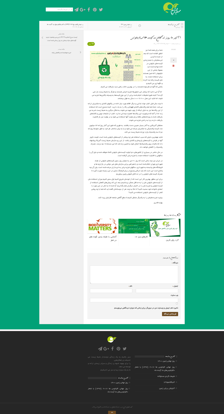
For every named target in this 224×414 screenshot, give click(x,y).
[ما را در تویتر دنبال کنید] (101, 10)
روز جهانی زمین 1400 (126, 24)
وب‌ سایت (174, 295)
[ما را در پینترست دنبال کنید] (94, 10)
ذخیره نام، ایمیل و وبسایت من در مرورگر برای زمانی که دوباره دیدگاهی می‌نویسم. (146, 308)
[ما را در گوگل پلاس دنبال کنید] (82, 10)
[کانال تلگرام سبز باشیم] (76, 10)
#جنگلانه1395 (169, 382)
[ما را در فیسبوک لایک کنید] (88, 10)
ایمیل (175, 286)
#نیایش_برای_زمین (167, 388)
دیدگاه (175, 263)
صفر (90, 44)
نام (130, 286)
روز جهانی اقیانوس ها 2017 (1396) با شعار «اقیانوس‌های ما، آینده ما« (65, 24)
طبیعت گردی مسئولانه (166, 376)
